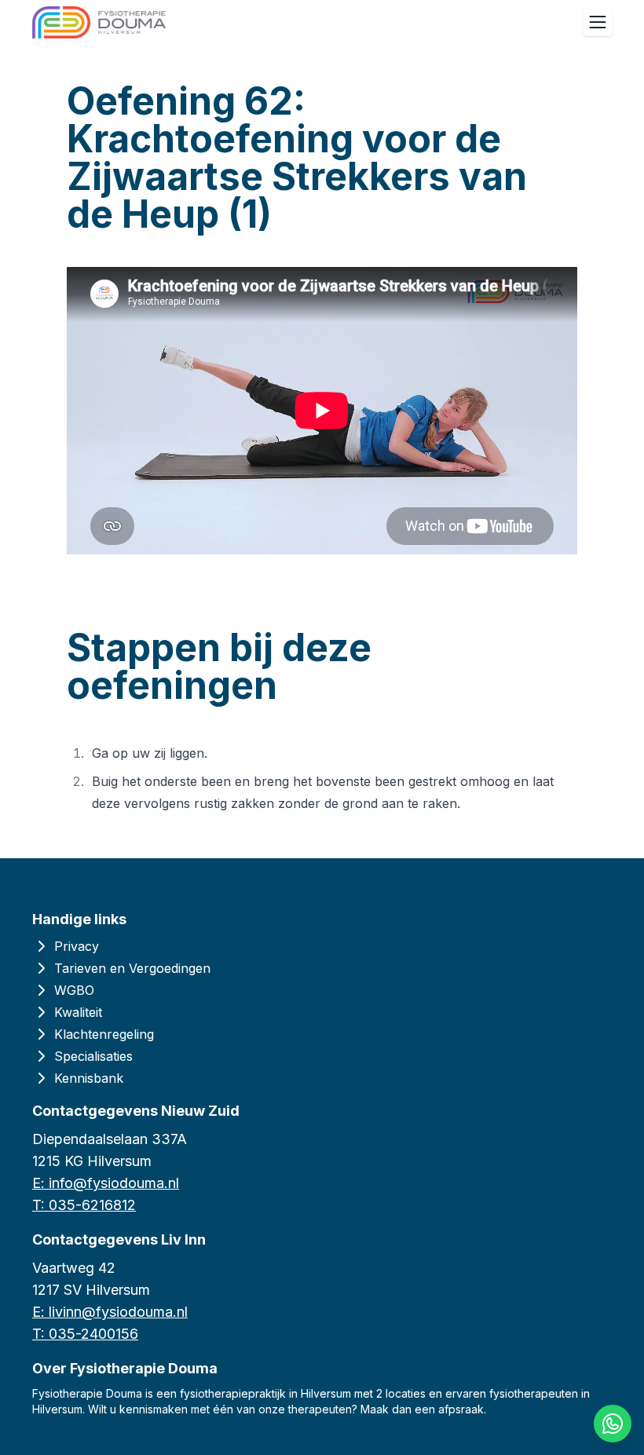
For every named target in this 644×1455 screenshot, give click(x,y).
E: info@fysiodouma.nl (105, 1183)
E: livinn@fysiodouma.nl (110, 1311)
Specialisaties (93, 1056)
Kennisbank (88, 1078)
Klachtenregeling (104, 1034)
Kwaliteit (78, 1012)
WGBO (74, 990)
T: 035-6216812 (84, 1205)
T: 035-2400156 (85, 1333)
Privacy (76, 946)
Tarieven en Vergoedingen (132, 968)
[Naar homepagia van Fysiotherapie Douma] (99, 22)
